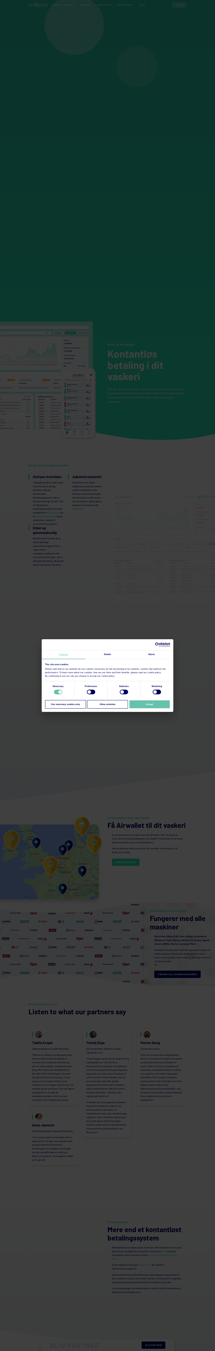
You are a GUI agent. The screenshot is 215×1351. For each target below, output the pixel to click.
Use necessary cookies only (65, 704)
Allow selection (108, 704)
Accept (149, 704)
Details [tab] (107, 654)
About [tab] (151, 654)
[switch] (91, 692)
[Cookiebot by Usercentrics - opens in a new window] (157, 644)
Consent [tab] (63, 654)
